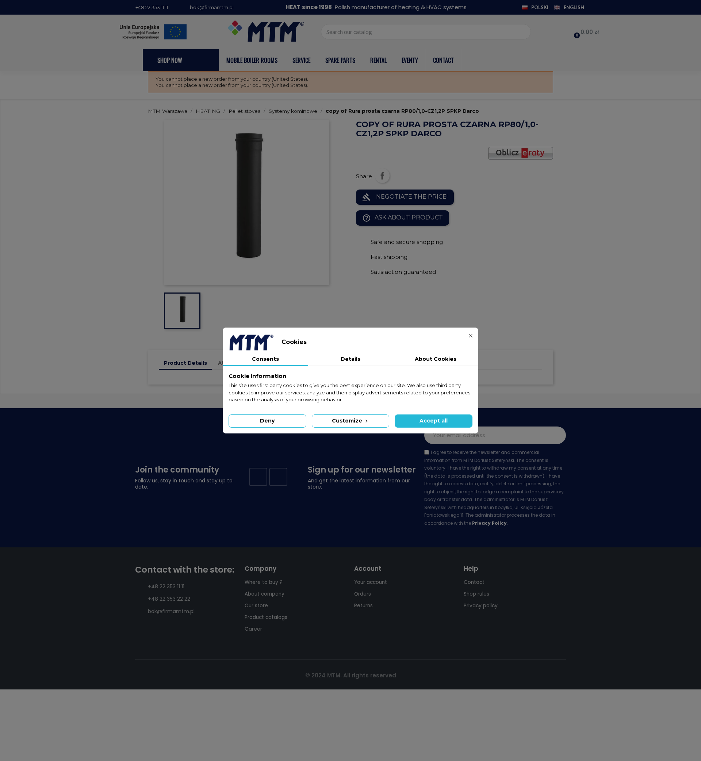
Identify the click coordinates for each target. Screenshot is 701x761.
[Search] (522, 31)
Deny (267, 420)
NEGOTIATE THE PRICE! (405, 197)
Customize (348, 420)
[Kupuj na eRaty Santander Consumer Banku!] (520, 152)
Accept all (434, 420)
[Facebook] (258, 477)
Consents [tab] (265, 359)
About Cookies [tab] (435, 359)
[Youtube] (278, 477)
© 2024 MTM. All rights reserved (350, 675)
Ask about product (402, 218)
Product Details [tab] (185, 363)
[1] (556, 435)
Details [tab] (350, 359)
